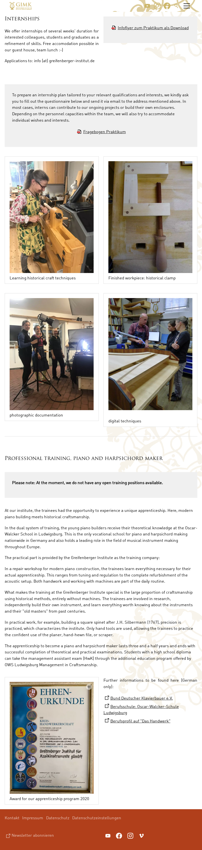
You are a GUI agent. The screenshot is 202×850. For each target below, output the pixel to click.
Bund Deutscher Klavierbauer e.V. (141, 698)
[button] (147, 6)
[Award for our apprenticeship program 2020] (52, 738)
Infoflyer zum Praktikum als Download (153, 27)
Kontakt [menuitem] (12, 817)
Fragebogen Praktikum (104, 131)
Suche (176, 5)
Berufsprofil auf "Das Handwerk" (140, 720)
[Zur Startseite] (20, 6)
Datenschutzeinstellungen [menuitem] (96, 817)
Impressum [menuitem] (32, 817)
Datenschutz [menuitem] (57, 817)
